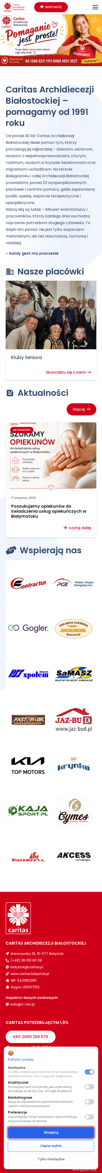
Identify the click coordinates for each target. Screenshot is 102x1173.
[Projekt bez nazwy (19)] (51, 39)
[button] (95, 7)
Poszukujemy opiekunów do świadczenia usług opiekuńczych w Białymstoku (48, 511)
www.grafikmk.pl (84, 1170)
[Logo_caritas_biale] (28, 918)
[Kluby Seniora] (51, 315)
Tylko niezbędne (51, 1159)
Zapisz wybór (51, 1146)
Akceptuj (51, 1132)
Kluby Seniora (26, 357)
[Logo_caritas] (14, 7)
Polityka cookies (21, 1059)
